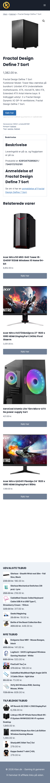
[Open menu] (44, 5)
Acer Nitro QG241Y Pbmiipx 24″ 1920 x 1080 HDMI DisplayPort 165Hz (24, 483)
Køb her (9, 112)
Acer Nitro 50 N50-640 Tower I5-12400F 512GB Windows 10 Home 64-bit (23, 260)
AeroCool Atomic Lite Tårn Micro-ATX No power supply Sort (24, 410)
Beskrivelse (10, 137)
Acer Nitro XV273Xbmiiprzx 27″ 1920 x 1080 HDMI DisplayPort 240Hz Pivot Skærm (24, 336)
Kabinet (12, 14)
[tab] (25, 137)
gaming (10, 129)
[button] (43, 21)
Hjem (5, 14)
